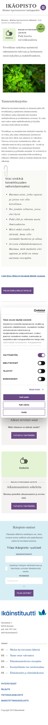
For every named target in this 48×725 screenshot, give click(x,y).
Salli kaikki (24, 397)
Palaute (5, 689)
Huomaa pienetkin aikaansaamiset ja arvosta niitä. (24, 495)
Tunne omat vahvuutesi (22, 655)
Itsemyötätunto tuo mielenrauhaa (27, 667)
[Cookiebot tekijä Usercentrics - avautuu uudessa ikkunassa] (34, 311)
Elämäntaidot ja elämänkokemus (27, 672)
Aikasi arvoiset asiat (24, 420)
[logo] (21, 7)
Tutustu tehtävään (24, 435)
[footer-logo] (24, 612)
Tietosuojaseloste (12, 695)
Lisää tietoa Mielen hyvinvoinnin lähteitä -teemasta (23, 275)
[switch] (41, 363)
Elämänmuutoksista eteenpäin (25, 661)
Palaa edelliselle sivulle (17, 290)
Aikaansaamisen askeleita (24, 487)
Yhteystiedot (9, 683)
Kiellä (24, 412)
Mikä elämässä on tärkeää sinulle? (24, 427)
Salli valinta (24, 405)
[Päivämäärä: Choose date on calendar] (24, 586)
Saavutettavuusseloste (15, 700)
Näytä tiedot (34, 389)
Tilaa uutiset (24, 593)
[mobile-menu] (43, 7)
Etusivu (4, 20)
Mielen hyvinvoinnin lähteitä (23, 20)
